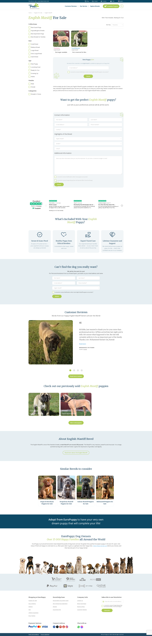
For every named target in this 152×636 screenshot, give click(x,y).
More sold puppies (76, 423)
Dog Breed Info (57, 609)
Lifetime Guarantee (33, 612)
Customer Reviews (82, 609)
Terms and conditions (33, 634)
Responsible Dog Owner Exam (60, 600)
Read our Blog (81, 606)
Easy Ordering (32, 603)
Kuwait (85, 349)
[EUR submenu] (114, 1)
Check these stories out (100, 546)
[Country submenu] (106, 1)
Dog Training (31, 615)
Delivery (30, 606)
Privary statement (45, 634)
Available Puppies (112, 6)
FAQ (29, 609)
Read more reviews (76, 376)
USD (113, 1)
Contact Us (80, 600)
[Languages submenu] (123, 1)
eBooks (55, 606)
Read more (82, 344)
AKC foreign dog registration (60, 603)
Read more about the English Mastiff (76, 453)
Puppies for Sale (32, 600)
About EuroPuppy (81, 603)
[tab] (70, 370)
